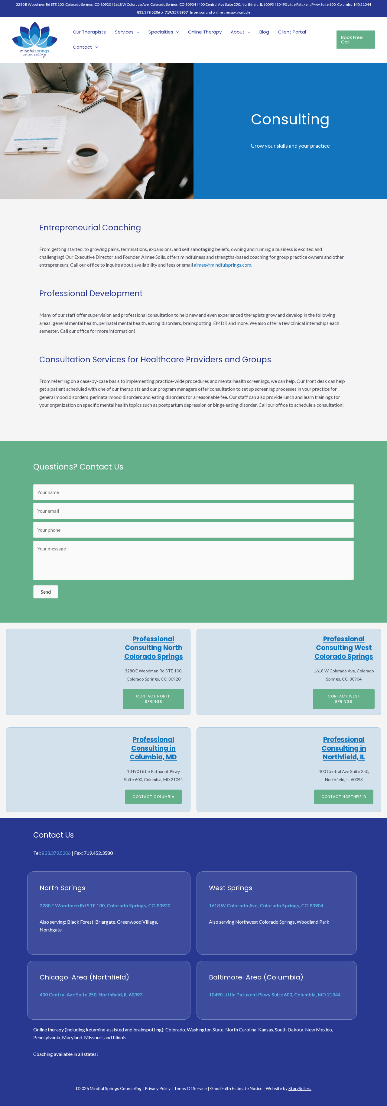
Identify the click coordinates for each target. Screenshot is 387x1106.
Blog (264, 32)
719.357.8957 (176, 12)
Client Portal (292, 32)
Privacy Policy (158, 1088)
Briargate (105, 922)
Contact (82, 47)
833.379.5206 (148, 12)
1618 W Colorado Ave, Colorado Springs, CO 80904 (154, 4)
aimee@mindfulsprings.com (222, 265)
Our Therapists (89, 32)
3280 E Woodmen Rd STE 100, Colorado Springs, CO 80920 (105, 905)
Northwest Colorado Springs (265, 922)
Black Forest (80, 922)
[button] (136, 32)
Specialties (160, 32)
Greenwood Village (137, 922)
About (238, 32)
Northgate (51, 929)
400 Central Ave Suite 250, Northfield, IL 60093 (236, 4)
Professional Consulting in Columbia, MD (153, 748)
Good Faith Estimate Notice (236, 1088)
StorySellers (299, 1088)
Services (124, 32)
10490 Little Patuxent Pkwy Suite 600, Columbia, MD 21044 (323, 4)
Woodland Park (313, 922)
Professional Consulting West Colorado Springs (343, 647)
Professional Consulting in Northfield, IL (344, 748)
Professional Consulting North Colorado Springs (153, 647)
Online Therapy (205, 32)
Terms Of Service (190, 1088)
